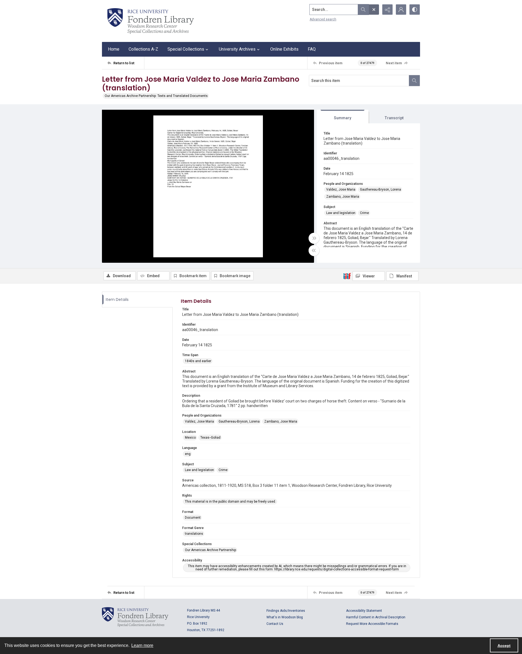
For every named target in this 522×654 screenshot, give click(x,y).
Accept (504, 645)
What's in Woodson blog (284, 617)
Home (113, 49)
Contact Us (274, 624)
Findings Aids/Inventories (285, 611)
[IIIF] (347, 275)
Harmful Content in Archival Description (375, 617)
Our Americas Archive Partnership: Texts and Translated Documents (156, 96)
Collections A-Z (143, 49)
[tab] (342, 117)
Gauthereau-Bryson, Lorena (380, 189)
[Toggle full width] (314, 238)
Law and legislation (340, 213)
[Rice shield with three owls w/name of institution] (150, 21)
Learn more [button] (142, 645)
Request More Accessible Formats (372, 624)
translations (194, 534)
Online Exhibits (284, 49)
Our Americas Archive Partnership (210, 550)
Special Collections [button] (185, 49)
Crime (364, 213)
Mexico (190, 437)
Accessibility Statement (364, 611)
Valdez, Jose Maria (340, 189)
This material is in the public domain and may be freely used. (230, 501)
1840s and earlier (198, 361)
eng (188, 454)
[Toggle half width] (314, 250)
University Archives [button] (237, 49)
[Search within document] (414, 80)
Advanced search (323, 19)
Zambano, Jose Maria (342, 196)
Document (193, 517)
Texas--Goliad (210, 437)
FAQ (312, 49)
